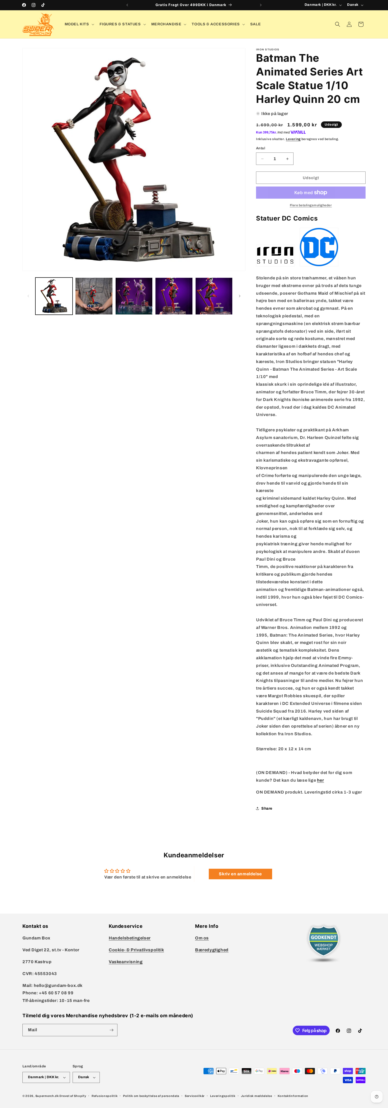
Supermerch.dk (47, 1095)
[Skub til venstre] (28, 296)
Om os (202, 938)
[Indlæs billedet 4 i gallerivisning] (173, 296)
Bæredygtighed (212, 950)
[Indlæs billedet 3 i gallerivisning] (134, 296)
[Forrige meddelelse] (127, 5)
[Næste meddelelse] (261, 5)
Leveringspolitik (222, 1095)
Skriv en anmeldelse (240, 874)
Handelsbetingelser (130, 938)
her (320, 780)
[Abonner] (111, 1030)
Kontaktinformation (293, 1095)
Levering (293, 139)
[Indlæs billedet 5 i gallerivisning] (214, 296)
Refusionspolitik (104, 1095)
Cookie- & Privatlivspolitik (136, 950)
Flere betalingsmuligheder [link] (311, 205)
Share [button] (266, 808)
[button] (78, 24)
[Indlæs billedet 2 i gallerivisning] (93, 296)
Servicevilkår (195, 1095)
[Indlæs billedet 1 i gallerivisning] (54, 296)
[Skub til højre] (239, 296)
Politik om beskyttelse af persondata (151, 1095)
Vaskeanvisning (126, 961)
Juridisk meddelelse (256, 1095)
